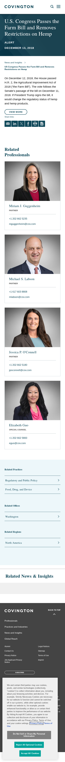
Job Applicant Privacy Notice (13, 661)
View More (16, 112)
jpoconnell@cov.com (20, 370)
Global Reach (11, 639)
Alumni (7, 646)
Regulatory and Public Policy (21, 480)
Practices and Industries (16, 627)
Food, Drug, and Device (18, 489)
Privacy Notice (10, 655)
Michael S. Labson (21, 279)
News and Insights (13, 62)
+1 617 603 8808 (18, 291)
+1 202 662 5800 (18, 438)
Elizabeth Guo (18, 425)
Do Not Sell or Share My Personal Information (29, 735)
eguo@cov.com (17, 443)
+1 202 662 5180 (18, 365)
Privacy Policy (36, 723)
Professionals (11, 621)
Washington (11, 516)
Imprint (41, 660)
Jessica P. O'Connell (22, 352)
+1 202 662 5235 (18, 218)
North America (13, 542)
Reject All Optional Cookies (29, 745)
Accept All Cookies (30, 753)
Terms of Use (43, 655)
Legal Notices (43, 646)
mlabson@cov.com (19, 297)
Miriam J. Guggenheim (24, 206)
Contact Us (9, 651)
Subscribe (19, 672)
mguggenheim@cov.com (22, 224)
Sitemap (41, 651)
